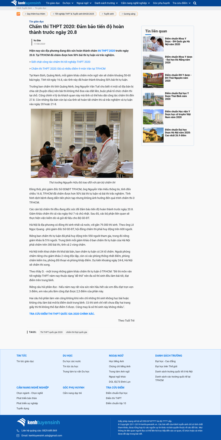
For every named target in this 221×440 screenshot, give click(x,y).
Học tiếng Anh (116, 361)
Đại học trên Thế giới (166, 366)
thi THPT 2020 (106, 50)
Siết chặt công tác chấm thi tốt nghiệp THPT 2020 (60, 61)
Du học (67, 3)
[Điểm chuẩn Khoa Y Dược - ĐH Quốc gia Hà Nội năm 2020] (167, 43)
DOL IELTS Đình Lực (119, 381)
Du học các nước (72, 361)
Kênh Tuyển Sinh (24, 8)
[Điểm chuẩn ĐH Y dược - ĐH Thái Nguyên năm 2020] (167, 79)
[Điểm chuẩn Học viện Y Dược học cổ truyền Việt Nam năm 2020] (167, 116)
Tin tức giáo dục (25, 361)
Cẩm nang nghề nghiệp (134, 3)
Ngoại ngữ (83, 3)
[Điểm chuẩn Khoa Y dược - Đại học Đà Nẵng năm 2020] (167, 61)
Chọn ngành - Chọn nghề (30, 393)
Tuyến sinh (109, 14)
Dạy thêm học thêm (36, 14)
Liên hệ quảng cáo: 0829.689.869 (39, 430)
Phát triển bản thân (27, 398)
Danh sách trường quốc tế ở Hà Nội (174, 371)
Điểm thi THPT (114, 398)
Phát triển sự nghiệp (27, 403)
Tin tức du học (70, 366)
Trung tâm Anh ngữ (119, 371)
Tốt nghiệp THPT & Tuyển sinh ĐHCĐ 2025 (74, 14)
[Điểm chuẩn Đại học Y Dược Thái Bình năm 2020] (167, 98)
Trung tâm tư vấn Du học (76, 371)
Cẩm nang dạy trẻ (72, 393)
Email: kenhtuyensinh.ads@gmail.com (41, 435)
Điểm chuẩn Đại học (116, 393)
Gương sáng (129, 14)
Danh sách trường (105, 3)
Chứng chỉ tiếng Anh (119, 366)
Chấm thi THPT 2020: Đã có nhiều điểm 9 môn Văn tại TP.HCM (68, 68)
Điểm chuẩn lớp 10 (116, 403)
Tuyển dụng (23, 408)
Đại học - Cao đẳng (165, 361)
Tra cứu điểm (180, 3)
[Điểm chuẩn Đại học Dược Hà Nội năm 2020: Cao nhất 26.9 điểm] (167, 134)
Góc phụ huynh (161, 3)
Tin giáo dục (53, 3)
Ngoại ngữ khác (117, 376)
